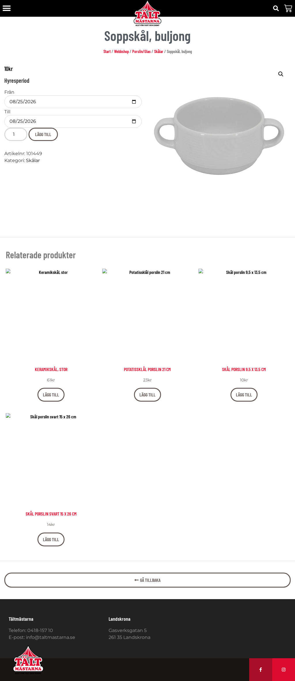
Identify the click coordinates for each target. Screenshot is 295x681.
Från (9, 92)
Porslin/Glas (141, 51)
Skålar (158, 51)
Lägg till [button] (51, 394)
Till (7, 112)
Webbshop (121, 51)
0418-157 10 (40, 630)
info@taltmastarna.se (50, 637)
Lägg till (43, 134)
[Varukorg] (288, 8)
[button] (6, 8)
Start (107, 51)
